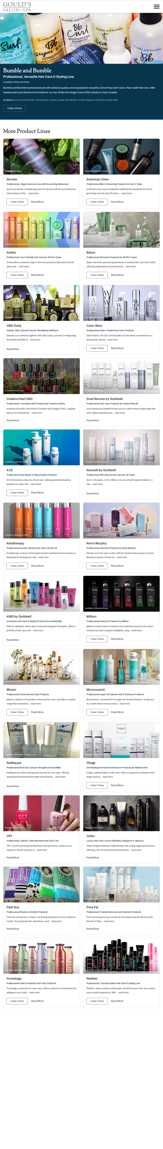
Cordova (19, 100)
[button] (156, 6)
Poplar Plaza (112, 100)
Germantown (42, 100)
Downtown (29, 100)
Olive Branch (71, 100)
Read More (37, 201)
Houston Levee (57, 100)
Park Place (100, 100)
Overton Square (86, 100)
